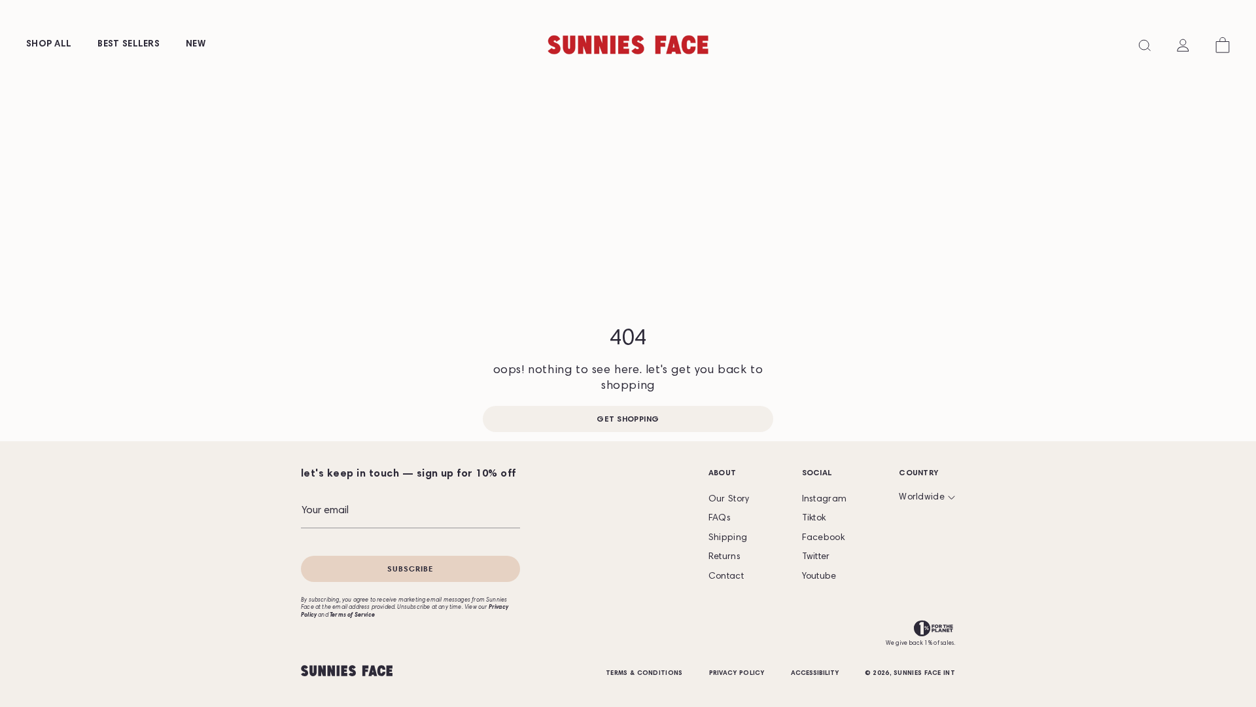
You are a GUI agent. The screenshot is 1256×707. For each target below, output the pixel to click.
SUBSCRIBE (410, 568)
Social (817, 473)
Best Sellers (128, 44)
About (722, 473)
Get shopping (628, 420)
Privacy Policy (737, 673)
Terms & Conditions (644, 673)
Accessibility (815, 673)
